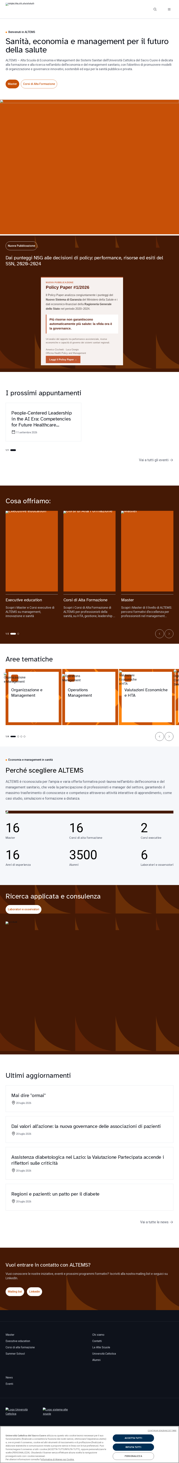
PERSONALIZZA (133, 1456)
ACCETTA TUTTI (133, 1438)
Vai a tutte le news (154, 1222)
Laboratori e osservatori (23, 909)
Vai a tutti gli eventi (154, 460)
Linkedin (34, 1291)
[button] (159, 633)
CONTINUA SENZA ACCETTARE (162, 1431)
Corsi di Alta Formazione (39, 84)
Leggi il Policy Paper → (63, 359)
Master (12, 84)
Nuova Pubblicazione (21, 245)
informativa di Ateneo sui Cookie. (57, 1459)
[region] (89, 1444)
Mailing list (15, 1291)
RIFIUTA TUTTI (133, 1447)
